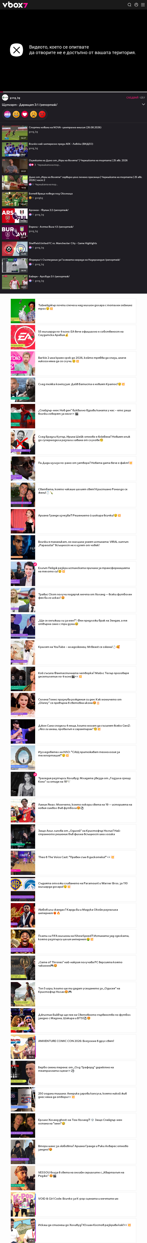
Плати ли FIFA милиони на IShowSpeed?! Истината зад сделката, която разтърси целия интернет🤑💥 (83, 937)
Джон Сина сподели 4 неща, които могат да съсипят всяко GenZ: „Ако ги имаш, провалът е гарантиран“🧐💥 (84, 727)
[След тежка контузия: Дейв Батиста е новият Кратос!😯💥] (23, 390)
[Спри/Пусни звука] (13, 87)
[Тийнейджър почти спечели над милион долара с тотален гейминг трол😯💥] (23, 311)
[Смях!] (16, 114)
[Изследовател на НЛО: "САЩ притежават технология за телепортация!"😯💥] (23, 757)
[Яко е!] (7, 114)
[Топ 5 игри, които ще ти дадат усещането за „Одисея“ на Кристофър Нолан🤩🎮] (23, 994)
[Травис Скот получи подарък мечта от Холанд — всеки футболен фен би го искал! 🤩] (23, 600)
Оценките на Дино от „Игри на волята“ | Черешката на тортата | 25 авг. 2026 (78, 160)
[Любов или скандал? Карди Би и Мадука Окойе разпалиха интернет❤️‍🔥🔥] (23, 915)
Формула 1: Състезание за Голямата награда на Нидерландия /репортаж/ (74, 259)
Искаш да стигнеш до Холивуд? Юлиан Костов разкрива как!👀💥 (84, 1224)
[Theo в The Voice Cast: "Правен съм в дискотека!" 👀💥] (23, 863)
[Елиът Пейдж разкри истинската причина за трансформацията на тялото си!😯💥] (23, 574)
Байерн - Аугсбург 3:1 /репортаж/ (49, 276)
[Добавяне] (140, 23)
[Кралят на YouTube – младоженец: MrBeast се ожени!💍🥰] (23, 652)
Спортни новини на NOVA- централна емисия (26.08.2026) (65, 127)
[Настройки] (140, 15)
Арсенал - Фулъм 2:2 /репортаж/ (48, 209)
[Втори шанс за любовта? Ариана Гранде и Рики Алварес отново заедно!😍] (23, 1152)
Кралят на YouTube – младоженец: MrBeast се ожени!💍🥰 (79, 646)
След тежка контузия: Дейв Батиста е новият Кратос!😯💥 (81, 384)
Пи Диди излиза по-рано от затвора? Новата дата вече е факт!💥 (85, 462)
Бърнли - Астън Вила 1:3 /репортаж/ (51, 226)
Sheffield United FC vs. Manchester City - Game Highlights (63, 243)
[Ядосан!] (42, 114)
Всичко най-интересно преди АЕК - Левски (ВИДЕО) (61, 143)
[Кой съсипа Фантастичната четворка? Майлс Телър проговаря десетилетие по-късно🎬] (23, 679)
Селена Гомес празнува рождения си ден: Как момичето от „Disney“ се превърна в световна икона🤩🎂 (80, 701)
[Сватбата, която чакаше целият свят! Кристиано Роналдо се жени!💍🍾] (23, 495)
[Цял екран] (140, 87)
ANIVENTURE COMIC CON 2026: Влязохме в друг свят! (76, 1040)
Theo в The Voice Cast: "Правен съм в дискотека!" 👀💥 (76, 857)
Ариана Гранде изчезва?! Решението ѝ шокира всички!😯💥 (79, 515)
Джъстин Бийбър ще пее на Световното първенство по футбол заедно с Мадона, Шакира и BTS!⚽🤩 (84, 1016)
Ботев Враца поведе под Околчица (51, 193)
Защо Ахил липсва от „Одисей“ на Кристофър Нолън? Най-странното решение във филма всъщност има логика (79, 832)
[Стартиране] (6, 87)
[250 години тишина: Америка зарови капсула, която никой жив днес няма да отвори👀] (23, 1099)
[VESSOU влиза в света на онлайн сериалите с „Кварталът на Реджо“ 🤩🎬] (23, 1178)
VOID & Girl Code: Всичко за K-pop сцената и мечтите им (78, 1198)
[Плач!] (33, 114)
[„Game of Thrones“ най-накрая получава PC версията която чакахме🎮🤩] (23, 968)
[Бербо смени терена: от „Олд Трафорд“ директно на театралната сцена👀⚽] (23, 1073)
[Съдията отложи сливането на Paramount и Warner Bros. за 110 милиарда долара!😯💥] (23, 889)
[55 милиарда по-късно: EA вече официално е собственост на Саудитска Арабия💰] (23, 337)
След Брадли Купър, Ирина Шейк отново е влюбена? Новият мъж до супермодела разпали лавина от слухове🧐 (84, 438)
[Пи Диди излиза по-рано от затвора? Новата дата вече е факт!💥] (23, 468)
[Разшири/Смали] (132, 87)
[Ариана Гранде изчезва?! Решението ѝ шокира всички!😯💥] (23, 521)
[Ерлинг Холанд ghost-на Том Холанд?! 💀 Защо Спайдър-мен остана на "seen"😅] (23, 1125)
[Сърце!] (24, 114)
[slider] (6, 82)
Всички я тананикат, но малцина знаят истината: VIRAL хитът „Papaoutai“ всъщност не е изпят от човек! (83, 543)
